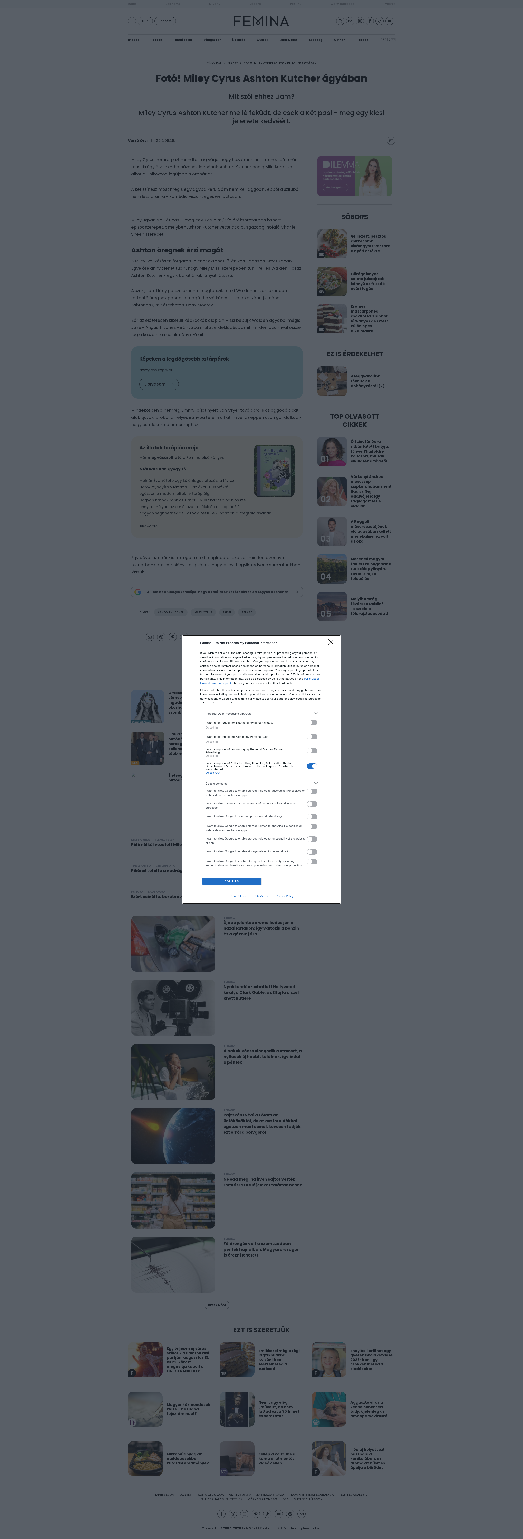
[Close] (332, 643)
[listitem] (261, 713)
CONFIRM (232, 881)
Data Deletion (238, 896)
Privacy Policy (285, 896)
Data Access (261, 896)
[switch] (312, 722)
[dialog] (261, 769)
